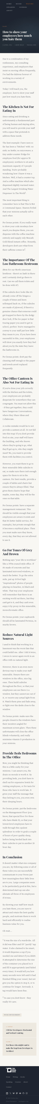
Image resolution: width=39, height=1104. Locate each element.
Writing (29, 4)
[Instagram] (27, 1093)
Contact (8, 1087)
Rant (5, 26)
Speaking (10, 7)
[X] (10, 1093)
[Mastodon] (17, 1093)
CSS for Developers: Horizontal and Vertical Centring (19, 1031)
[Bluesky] (14, 1093)
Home (9, 4)
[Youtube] (20, 1093)
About (9, 10)
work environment (12, 1015)
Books (19, 4)
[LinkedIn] (7, 1093)
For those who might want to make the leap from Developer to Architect (19, 1048)
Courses (23, 7)
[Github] (23, 1093)
